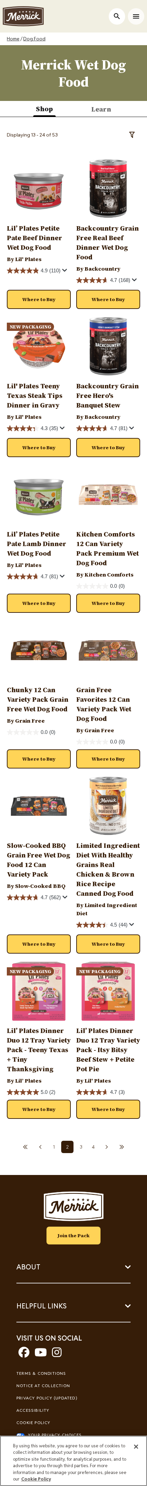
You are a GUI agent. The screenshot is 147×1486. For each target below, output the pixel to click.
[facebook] (23, 1354)
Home (13, 39)
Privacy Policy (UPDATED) (46, 1397)
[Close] (136, 1446)
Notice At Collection (43, 1385)
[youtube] (41, 1354)
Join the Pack (73, 1235)
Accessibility (33, 1410)
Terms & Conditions (41, 1373)
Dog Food (34, 39)
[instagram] (57, 1354)
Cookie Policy (33, 1422)
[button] (39, 299)
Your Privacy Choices (55, 1434)
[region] (73, 1461)
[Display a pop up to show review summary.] (66, 272)
